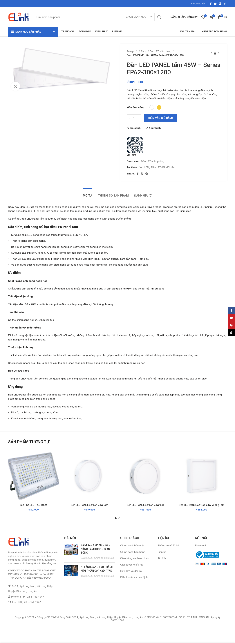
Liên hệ (162, 551)
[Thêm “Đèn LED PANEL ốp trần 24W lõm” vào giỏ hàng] (112, 465)
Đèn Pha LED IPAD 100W (33, 505)
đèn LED (144, 167)
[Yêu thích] (56, 457)
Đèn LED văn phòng (161, 51)
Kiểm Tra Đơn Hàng (214, 31)
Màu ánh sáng (135, 107)
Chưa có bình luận (104, 558)
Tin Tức (162, 558)
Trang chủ (132, 51)
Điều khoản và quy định (134, 577)
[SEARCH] (159, 17)
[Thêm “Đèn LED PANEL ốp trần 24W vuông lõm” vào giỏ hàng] (224, 465)
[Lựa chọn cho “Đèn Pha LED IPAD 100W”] (56, 465)
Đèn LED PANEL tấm (163, 167)
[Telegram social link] (146, 173)
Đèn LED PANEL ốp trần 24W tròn (145, 505)
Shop (144, 51)
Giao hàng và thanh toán (134, 558)
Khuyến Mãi (187, 31)
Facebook (201, 545)
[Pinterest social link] (220, 3)
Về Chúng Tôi (198, 3)
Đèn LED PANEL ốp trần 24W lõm (89, 505)
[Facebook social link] (211, 3)
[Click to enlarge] (15, 86)
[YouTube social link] (215, 3)
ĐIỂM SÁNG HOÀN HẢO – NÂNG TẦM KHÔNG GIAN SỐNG (95, 549)
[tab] (87, 193)
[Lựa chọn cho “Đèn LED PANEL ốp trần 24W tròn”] (168, 465)
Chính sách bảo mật (132, 545)
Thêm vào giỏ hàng (160, 118)
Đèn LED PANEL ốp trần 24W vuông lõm (202, 505)
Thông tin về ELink (168, 545)
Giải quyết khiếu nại (131, 564)
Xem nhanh (56, 473)
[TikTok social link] (225, 3)
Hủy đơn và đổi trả (131, 570)
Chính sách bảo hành (132, 551)
